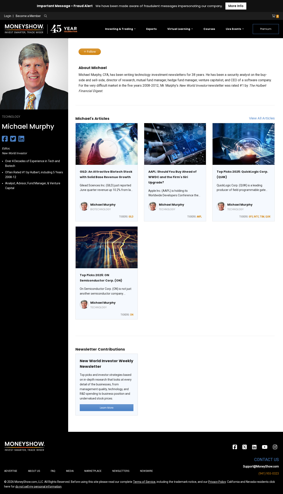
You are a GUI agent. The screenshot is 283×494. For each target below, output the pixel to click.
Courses (209, 29)
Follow (91, 52)
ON (131, 314)
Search (90, 16)
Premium (265, 29)
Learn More (106, 407)
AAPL (199, 216)
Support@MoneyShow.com (261, 466)
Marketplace (93, 471)
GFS (251, 216)
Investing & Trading (119, 29)
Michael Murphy (103, 205)
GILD (131, 216)
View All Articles (262, 118)
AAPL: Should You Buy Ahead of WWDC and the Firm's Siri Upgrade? (172, 177)
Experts (151, 29)
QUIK (267, 216)
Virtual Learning (179, 29)
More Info (235, 6)
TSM (262, 216)
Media (70, 471)
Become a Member (28, 16)
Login (7, 16)
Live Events (234, 29)
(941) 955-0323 (269, 473)
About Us (34, 471)
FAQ (53, 471)
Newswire (146, 471)
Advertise (10, 471)
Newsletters (120, 471)
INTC (256, 216)
